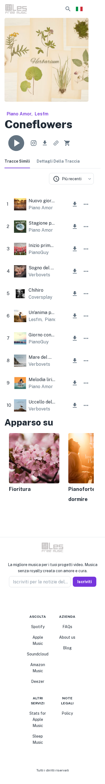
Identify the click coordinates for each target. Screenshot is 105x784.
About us (67, 637)
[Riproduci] (16, 143)
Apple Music (37, 640)
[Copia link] (56, 143)
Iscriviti (84, 581)
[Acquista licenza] (67, 143)
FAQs (67, 626)
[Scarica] (44, 143)
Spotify (38, 626)
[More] (86, 204)
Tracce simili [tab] (17, 161)
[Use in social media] (33, 143)
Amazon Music (37, 667)
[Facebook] (42, 600)
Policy (67, 713)
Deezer (37, 681)
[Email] (62, 600)
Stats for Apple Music (37, 719)
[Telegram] (56, 600)
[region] (49, 468)
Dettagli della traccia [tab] (58, 161)
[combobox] (71, 178)
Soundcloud (37, 654)
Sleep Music (37, 739)
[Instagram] (49, 600)
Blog (67, 648)
